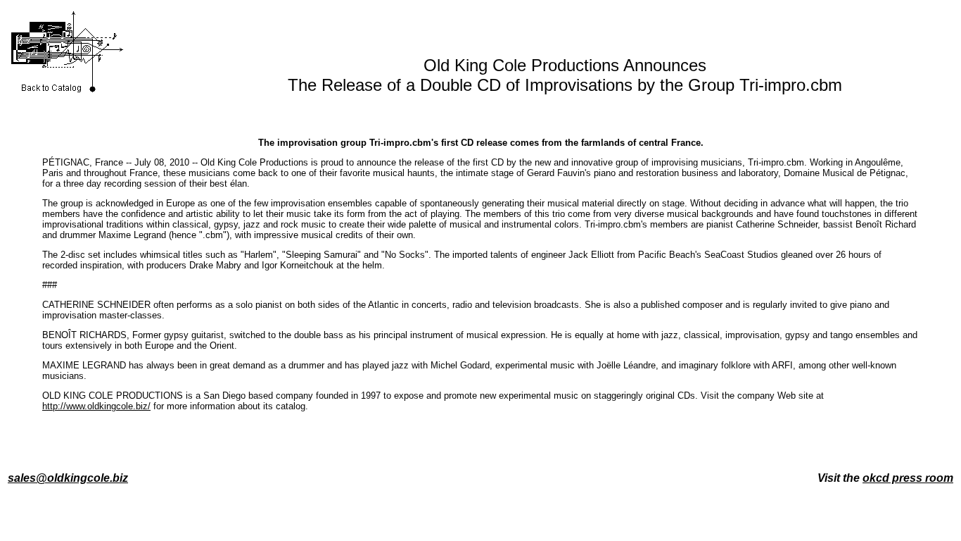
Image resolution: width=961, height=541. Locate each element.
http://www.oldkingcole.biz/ (96, 406)
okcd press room (908, 478)
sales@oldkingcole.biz (68, 478)
